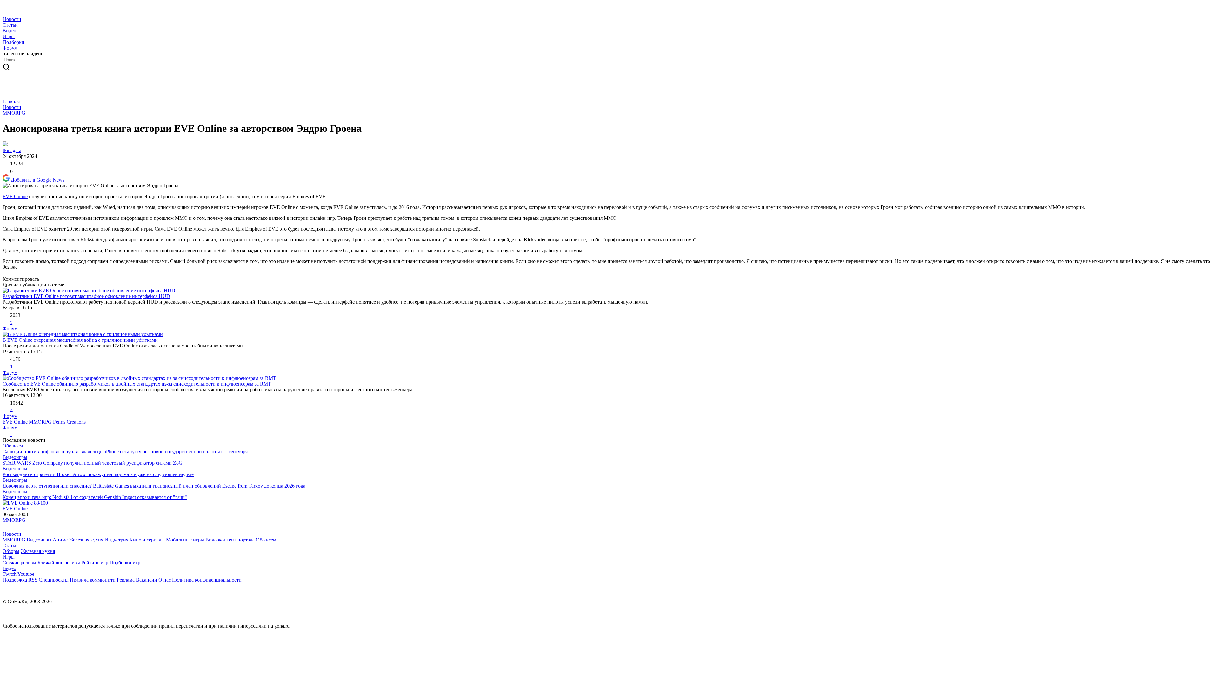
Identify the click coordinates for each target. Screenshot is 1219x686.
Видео (9, 568)
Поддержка (15, 579)
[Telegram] (6, 615)
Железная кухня (86, 539)
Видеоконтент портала (230, 539)
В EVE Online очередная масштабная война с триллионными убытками (80, 340)
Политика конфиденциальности (207, 579)
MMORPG (14, 113)
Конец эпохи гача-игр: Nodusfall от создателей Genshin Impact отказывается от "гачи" (95, 497)
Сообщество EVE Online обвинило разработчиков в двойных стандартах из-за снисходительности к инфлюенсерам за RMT (137, 384)
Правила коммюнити (93, 579)
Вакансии (146, 579)
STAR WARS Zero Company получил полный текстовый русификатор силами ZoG (93, 463)
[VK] (31, 615)
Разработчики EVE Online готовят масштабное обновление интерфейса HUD (86, 296)
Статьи (10, 545)
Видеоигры (15, 457)
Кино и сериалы (147, 539)
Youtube (25, 574)
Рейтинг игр (94, 562)
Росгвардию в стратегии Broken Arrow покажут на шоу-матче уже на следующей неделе (98, 474)
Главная (11, 101)
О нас (164, 579)
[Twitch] (23, 615)
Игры (9, 557)
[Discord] (40, 615)
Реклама (126, 579)
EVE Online (15, 196)
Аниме (60, 539)
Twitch (10, 574)
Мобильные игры (185, 539)
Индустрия (116, 539)
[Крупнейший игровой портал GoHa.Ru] (20, 13)
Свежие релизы (19, 562)
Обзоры (11, 551)
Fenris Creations (69, 422)
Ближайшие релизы (58, 562)
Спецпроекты (54, 579)
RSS (32, 579)
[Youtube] (15, 615)
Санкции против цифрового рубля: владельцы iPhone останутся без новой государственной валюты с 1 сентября (125, 451)
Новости (12, 107)
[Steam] (48, 615)
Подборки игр (125, 562)
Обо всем (13, 445)
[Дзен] (55, 615)
